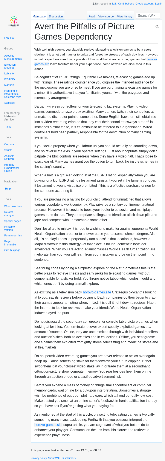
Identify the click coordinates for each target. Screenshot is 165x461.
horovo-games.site (97, 292)
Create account (144, 3)
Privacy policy (39, 458)
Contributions (126, 3)
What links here (13, 206)
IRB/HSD (9, 79)
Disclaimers (69, 458)
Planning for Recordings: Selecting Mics (12, 94)
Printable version (9, 228)
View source (106, 16)
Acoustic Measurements (13, 57)
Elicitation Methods (10, 66)
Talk (114, 3)
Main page (39, 16)
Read (92, 16)
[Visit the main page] (13, 21)
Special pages (12, 221)
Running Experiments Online (11, 168)
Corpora (9, 144)
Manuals (9, 84)
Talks (8, 126)
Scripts (8, 150)
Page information (10, 243)
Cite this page (12, 250)
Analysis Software (9, 157)
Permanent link (13, 235)
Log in (158, 3)
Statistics (9, 102)
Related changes (9, 214)
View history (124, 16)
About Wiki (54, 458)
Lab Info (9, 38)
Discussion (56, 16)
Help (8, 188)
